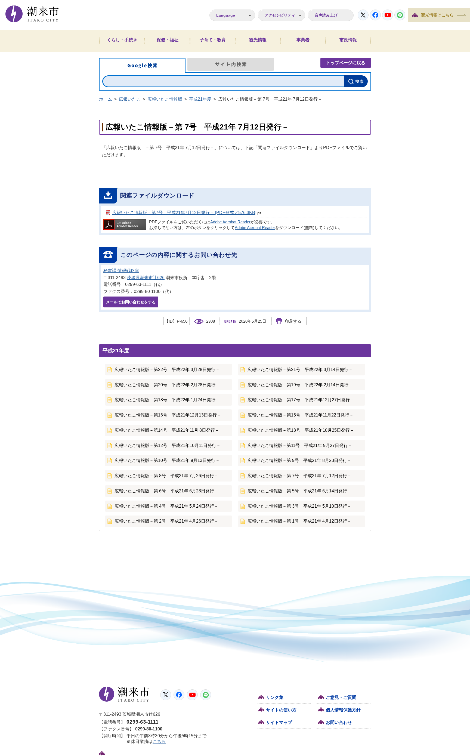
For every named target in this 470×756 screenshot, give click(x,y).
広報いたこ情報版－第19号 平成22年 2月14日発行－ (300, 384)
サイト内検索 (230, 64)
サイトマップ (279, 722)
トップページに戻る (345, 62)
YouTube (387, 15)
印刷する (293, 321)
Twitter (363, 15)
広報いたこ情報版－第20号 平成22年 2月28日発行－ (167, 384)
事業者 (303, 40)
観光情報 (258, 40)
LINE (399, 15)
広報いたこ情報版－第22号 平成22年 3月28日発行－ (167, 369)
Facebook (375, 15)
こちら (159, 741)
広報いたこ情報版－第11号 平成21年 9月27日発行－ (300, 445)
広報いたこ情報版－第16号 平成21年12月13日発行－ (168, 415)
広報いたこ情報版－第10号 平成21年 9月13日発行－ (167, 460)
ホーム (105, 99)
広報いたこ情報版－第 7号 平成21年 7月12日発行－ (299, 475)
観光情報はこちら (437, 15)
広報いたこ (130, 99)
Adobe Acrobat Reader (230, 222)
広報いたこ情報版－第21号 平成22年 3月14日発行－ (300, 369)
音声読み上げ (326, 15)
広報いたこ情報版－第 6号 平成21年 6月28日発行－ (166, 491)
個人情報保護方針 (343, 710)
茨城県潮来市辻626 (146, 277)
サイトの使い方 (281, 710)
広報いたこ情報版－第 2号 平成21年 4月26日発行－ (166, 521)
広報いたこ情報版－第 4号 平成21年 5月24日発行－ (166, 506)
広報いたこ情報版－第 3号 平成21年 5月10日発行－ (299, 506)
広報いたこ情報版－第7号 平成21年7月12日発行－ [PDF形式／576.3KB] (184, 212)
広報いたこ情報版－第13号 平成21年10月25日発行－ (301, 430)
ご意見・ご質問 (341, 697)
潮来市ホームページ (32, 13)
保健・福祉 (167, 40)
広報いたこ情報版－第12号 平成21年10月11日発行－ (168, 445)
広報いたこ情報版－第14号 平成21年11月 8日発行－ (167, 430)
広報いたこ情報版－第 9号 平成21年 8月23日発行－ (299, 460)
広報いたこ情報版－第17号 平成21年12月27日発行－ (301, 399)
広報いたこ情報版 (164, 99)
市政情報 (348, 40)
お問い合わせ (339, 722)
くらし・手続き (122, 40)
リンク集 (274, 697)
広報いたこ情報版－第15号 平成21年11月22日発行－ (301, 415)
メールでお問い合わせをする (131, 302)
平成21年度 (200, 99)
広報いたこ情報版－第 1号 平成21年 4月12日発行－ (299, 521)
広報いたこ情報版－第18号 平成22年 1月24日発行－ (167, 399)
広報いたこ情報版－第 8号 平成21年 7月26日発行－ (166, 475)
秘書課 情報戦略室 (121, 270)
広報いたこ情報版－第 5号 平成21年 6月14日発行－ (299, 491)
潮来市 (124, 694)
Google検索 (142, 65)
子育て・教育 (213, 40)
